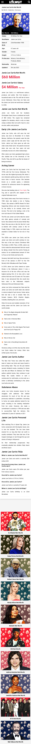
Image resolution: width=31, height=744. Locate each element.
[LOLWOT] (15, 2)
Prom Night (23, 190)
